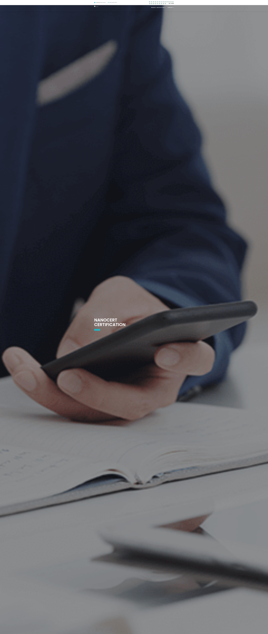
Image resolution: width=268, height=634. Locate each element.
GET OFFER (171, 3)
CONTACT (170, 7)
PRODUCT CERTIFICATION (157, 7)
